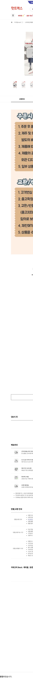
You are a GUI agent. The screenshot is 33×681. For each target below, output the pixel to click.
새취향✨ (21, 15)
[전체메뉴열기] (13, 15)
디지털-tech (17, 22)
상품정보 (22, 99)
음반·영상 (29, 15)
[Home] (11, 22)
